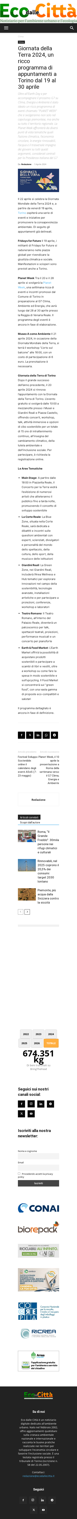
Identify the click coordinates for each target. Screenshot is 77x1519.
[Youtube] (31, 1113)
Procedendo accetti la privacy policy (35, 1175)
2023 (38, 1034)
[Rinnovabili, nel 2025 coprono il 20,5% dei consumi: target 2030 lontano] (27, 865)
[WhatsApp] (46, 735)
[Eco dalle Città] (38, 11)
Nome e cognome (27, 1151)
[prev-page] (20, 912)
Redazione (26, 164)
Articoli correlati (29, 817)
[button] (6, 28)
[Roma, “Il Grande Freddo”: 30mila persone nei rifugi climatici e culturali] (27, 836)
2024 (51, 1034)
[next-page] (27, 912)
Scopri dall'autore (30, 822)
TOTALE (51, 1043)
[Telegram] (54, 735)
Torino (22, 213)
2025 (24, 1043)
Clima (21, 36)
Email (21, 1162)
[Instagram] (31, 1103)
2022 (26, 1034)
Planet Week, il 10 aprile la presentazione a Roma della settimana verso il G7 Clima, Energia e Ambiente (48, 770)
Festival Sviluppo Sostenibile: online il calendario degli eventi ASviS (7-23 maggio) (28, 766)
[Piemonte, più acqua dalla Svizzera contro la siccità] (27, 894)
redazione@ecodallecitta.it (38, 1476)
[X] (29, 735)
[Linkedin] (38, 735)
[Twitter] (21, 1113)
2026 (37, 1043)
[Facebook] (21, 735)
